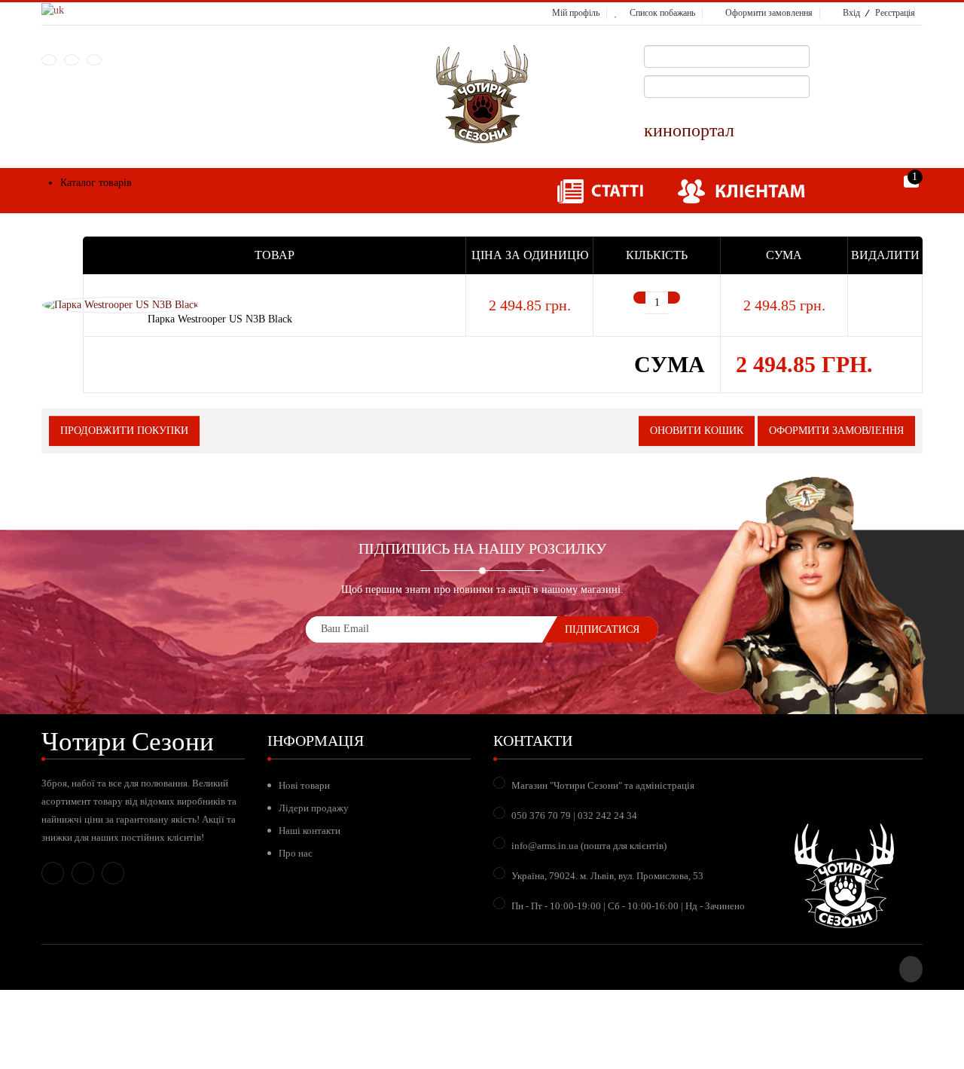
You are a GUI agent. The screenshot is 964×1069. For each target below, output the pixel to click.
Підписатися (602, 629)
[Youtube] (94, 60)
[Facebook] (48, 60)
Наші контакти (309, 830)
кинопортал (689, 130)
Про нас (296, 853)
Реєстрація (895, 13)
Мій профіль (575, 13)
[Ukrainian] (52, 9)
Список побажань (662, 13)
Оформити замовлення (769, 13)
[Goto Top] (911, 969)
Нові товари (304, 785)
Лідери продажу (314, 808)
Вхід (851, 13)
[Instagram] (71, 60)
